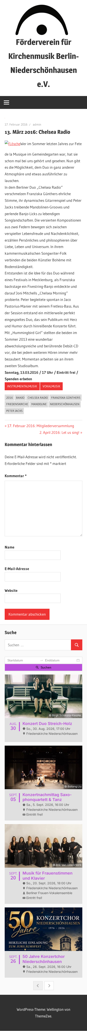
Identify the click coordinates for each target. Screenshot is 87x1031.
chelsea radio (38, 397)
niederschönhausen (64, 404)
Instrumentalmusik (22, 386)
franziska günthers (65, 397)
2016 (9, 397)
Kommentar (16, 475)
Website (11, 590)
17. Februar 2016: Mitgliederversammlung (40, 425)
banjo (20, 397)
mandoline (39, 404)
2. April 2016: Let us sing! (59, 432)
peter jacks (14, 410)
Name (9, 547)
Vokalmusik (51, 386)
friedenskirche (17, 404)
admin (37, 124)
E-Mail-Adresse (17, 568)
